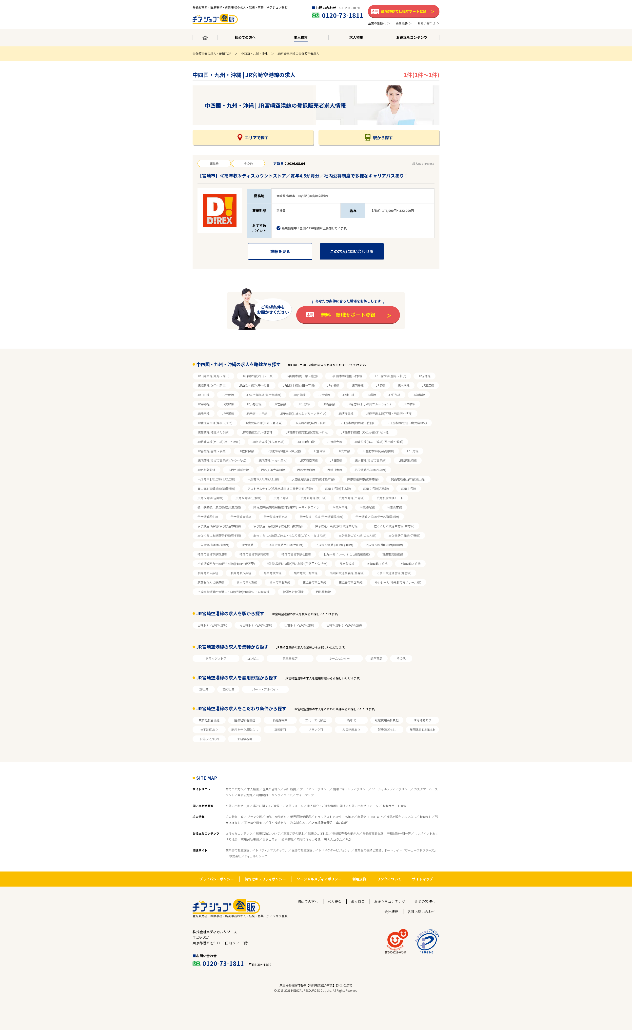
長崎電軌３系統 (410, 563)
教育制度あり (351, 729)
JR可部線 (394, 395)
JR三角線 (412, 451)
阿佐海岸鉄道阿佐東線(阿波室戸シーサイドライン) (286, 507)
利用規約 (262, 795)
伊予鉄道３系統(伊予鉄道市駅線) (219, 526)
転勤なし (426, 816)
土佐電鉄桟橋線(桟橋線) (213, 545)
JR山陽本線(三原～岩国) (302, 376)
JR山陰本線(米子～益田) (255, 385)
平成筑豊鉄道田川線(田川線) (384, 545)
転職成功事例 (250, 839)
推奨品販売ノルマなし (401, 816)
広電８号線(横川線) (313, 498)
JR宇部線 (204, 404)
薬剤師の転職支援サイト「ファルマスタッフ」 (257, 850)
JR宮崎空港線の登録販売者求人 (298, 53)
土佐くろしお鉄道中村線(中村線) (392, 526)
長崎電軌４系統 (208, 573)
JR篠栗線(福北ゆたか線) (213, 432)
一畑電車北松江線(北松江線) (216, 479)
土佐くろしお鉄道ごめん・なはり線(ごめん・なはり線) (289, 535)
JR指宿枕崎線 (408, 460)
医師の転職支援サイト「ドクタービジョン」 (321, 850)
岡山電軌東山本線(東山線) (408, 479)
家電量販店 (290, 658)
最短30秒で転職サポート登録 (403, 11)
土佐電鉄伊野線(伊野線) (404, 535)
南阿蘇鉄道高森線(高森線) (347, 573)
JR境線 (380, 385)
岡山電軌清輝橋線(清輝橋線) (216, 488)
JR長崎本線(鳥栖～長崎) (311, 423)
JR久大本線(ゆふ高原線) (268, 441)
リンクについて (282, 795)
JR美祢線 (228, 404)
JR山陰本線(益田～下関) (299, 385)
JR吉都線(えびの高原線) (370, 460)
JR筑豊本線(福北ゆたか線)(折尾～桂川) (367, 432)
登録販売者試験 (373, 833)
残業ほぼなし (387, 729)
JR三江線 (428, 385)
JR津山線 (348, 395)
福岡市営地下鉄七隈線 (296, 554)
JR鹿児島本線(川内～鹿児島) (263, 423)
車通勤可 (280, 729)
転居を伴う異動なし (244, 729)
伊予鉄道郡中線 (208, 517)
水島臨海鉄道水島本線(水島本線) (313, 479)
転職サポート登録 (394, 806)
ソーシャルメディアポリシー (391, 789)
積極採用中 (280, 720)
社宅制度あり (209, 729)
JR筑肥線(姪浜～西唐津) (258, 432)
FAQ (348, 839)
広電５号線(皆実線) (210, 498)
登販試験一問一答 (399, 833)
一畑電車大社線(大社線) (263, 479)
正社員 (203, 689)
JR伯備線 (333, 385)
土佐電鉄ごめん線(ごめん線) (357, 535)
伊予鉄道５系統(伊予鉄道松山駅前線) (278, 526)
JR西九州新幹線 (238, 470)
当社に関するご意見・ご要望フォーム (278, 806)
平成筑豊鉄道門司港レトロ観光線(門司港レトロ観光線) (234, 592)
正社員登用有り (254, 822)
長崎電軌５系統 (241, 573)
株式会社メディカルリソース (248, 856)
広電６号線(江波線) (248, 498)
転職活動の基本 (293, 833)
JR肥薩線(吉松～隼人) (272, 460)
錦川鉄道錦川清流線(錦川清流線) (219, 507)
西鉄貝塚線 (323, 592)
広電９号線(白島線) (351, 498)
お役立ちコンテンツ (239, 833)
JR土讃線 (304, 404)
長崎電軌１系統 (377, 563)
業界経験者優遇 (209, 720)
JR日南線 (336, 460)
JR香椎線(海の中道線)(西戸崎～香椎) (379, 441)
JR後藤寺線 (334, 441)
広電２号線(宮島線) (376, 488)
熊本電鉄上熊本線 (305, 573)
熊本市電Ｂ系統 (280, 582)
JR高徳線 (329, 404)
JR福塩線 (419, 395)
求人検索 (253, 789)
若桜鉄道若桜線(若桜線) (370, 470)
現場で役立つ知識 (308, 839)
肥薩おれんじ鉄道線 (211, 582)
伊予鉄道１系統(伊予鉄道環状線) (321, 517)
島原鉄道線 (347, 563)
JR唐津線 (319, 451)
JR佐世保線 (246, 451)
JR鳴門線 (204, 413)
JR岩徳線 (280, 404)
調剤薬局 (376, 658)
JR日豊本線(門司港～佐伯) (356, 423)
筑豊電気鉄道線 (392, 554)
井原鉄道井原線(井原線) (363, 479)
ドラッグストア (216, 658)
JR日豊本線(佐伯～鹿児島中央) (406, 423)
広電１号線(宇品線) (338, 488)
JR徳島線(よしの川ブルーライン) (369, 404)
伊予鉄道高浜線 (241, 517)
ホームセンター (339, 658)
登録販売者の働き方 (345, 833)
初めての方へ (234, 789)
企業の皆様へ (271, 789)
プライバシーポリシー (314, 789)
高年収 (351, 720)
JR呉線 (371, 395)
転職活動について (268, 833)
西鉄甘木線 (334, 470)
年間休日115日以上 (422, 729)
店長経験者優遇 (244, 720)
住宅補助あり (422, 720)
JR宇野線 (228, 395)
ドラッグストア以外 (328, 816)
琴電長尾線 (367, 507)
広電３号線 (408, 488)
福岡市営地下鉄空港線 (212, 554)
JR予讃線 (228, 413)
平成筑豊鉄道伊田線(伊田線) (284, 545)
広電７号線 (281, 498)
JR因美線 (358, 385)
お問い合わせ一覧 (237, 806)
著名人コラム (333, 839)
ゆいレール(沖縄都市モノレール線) (398, 582)
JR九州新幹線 (207, 470)
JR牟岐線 (409, 404)
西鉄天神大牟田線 (273, 470)
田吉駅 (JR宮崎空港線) (299, 625)
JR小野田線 (253, 404)
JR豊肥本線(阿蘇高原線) (378, 451)
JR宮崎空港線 (309, 460)
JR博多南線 (346, 413)
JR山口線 (204, 395)
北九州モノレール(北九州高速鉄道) (346, 554)
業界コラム (270, 839)
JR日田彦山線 (306, 441)
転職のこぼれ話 (318, 833)
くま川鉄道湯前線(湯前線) (394, 573)
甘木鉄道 (247, 545)
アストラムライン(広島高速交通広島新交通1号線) (280, 488)
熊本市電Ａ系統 (247, 582)
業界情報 (287, 839)
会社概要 (290, 789)
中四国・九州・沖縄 (254, 53)
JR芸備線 (324, 395)
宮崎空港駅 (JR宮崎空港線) (344, 625)
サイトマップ (305, 795)
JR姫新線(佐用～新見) (212, 385)
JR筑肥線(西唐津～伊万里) (283, 451)
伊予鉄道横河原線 (275, 517)
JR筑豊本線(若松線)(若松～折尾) (307, 432)
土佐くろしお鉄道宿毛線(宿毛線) (219, 535)
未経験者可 (244, 739)
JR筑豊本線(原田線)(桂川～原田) (219, 441)
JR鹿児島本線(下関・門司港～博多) (389, 413)
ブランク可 (315, 729)
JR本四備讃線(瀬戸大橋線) (263, 395)
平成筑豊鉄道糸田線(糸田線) (334, 545)
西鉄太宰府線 (306, 470)
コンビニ (253, 658)
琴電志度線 (394, 507)
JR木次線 (403, 385)
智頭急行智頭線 (293, 592)
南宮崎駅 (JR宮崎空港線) (255, 625)
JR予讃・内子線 (256, 413)
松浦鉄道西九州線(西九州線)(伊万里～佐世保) (297, 563)
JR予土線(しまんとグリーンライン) (303, 413)
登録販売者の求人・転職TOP (212, 53)
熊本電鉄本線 (272, 573)
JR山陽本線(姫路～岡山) (213, 376)
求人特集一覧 (234, 816)
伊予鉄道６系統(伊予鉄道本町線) (336, 526)
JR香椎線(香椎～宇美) (212, 451)
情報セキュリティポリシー (350, 789)
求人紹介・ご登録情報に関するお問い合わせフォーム (343, 806)
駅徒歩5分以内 (209, 739)
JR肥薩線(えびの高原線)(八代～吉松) (222, 460)
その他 (401, 658)
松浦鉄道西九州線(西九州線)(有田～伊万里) (226, 563)
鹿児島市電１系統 (314, 582)
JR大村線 (344, 451)
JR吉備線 (300, 395)
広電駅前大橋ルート (390, 498)
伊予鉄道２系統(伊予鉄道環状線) (377, 517)
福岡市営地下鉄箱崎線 (254, 554)
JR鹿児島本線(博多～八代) (215, 423)
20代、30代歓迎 (315, 720)
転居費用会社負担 (387, 720)
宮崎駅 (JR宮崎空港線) (212, 625)
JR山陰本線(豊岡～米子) (390, 376)
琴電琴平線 (340, 507)
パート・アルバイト (265, 689)
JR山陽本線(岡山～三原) (258, 376)
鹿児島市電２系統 (350, 582)
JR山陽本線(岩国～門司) (346, 376)
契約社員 (228, 689)
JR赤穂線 (424, 376)
